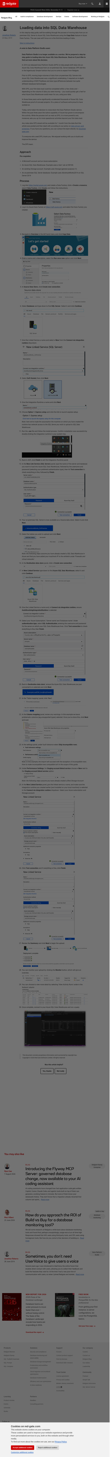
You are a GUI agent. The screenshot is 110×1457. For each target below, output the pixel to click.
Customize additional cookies (22, 1452)
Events (66, 16)
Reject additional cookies (47, 1448)
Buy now (82, 4)
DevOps (58, 16)
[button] (109, 17)
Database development (45, 16)
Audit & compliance (27, 16)
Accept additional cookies (22, 1448)
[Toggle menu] (107, 4)
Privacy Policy (61, 1442)
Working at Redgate (97, 16)
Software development (80, 16)
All (16, 16)
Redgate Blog (6, 18)
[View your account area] (100, 4)
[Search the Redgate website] (92, 4)
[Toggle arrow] (87, 4)
